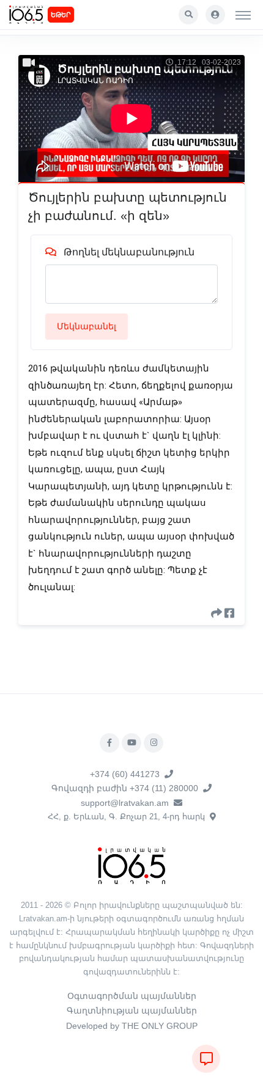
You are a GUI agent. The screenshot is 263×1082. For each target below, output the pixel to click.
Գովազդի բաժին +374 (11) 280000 (124, 788)
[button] (188, 14)
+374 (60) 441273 (125, 774)
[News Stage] (26, 14)
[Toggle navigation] (243, 14)
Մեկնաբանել (86, 326)
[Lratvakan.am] (131, 865)
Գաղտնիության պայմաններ (132, 1010)
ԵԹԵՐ (61, 14)
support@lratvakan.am (125, 803)
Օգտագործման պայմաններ (131, 996)
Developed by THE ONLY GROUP (132, 1026)
